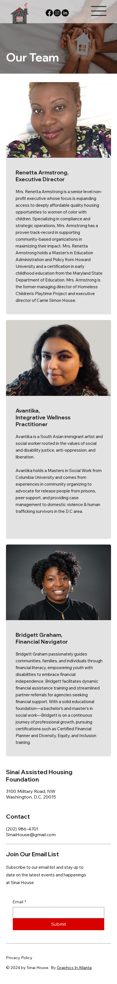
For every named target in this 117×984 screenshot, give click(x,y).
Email (19, 901)
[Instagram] (57, 12)
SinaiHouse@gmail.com (31, 834)
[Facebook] (49, 12)
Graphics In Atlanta (74, 967)
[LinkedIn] (65, 12)
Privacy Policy (19, 957)
